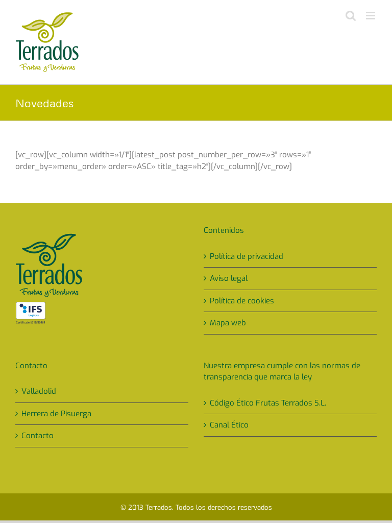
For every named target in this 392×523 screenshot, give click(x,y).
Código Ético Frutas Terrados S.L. (268, 403)
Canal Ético (229, 425)
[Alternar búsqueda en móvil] (351, 15)
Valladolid (38, 391)
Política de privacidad (246, 256)
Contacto (37, 436)
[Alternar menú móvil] (371, 15)
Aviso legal (229, 278)
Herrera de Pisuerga (56, 414)
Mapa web (228, 323)
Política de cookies (242, 301)
